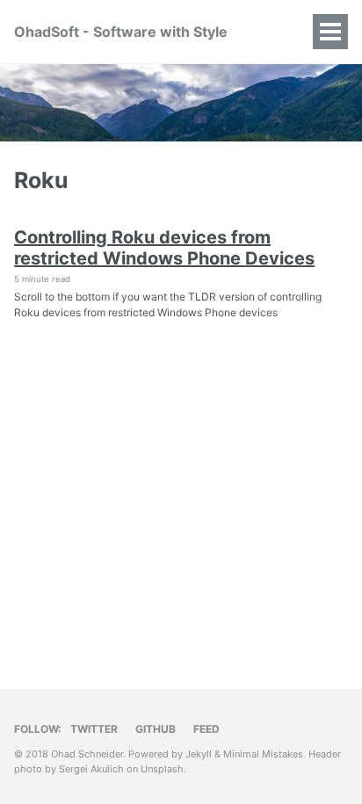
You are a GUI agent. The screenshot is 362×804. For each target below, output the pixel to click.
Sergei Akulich (91, 769)
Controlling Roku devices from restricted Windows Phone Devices (164, 248)
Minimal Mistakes (263, 754)
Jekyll (198, 754)
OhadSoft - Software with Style (121, 31)
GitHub (155, 728)
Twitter (94, 728)
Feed (206, 728)
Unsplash (162, 769)
